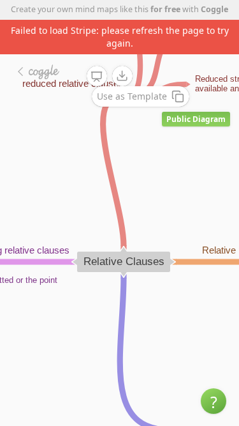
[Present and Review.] (97, 76)
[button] (213, 401)
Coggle (214, 9)
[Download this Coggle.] (122, 76)
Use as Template (132, 96)
